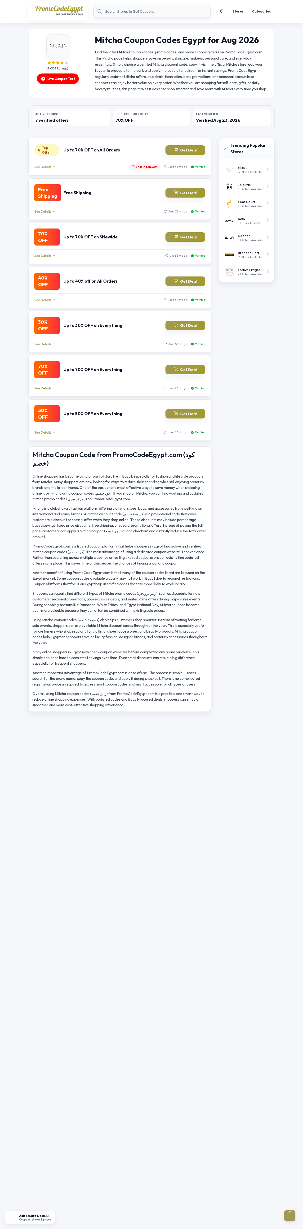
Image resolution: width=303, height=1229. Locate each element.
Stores (238, 11)
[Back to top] (289, 1215)
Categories (261, 11)
